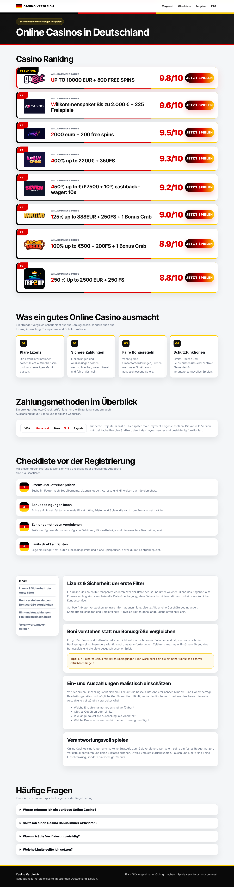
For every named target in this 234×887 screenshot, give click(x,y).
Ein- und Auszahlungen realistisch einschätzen (35, 614)
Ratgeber (201, 6)
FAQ (213, 6)
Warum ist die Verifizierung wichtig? (51, 836)
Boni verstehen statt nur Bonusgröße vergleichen (36, 602)
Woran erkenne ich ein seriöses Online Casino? (59, 809)
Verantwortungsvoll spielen (32, 627)
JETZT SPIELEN (199, 78)
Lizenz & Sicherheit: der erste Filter (35, 590)
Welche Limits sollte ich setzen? (48, 849)
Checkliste (184, 6)
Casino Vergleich (38, 6)
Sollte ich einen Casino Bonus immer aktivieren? (60, 823)
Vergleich (167, 6)
